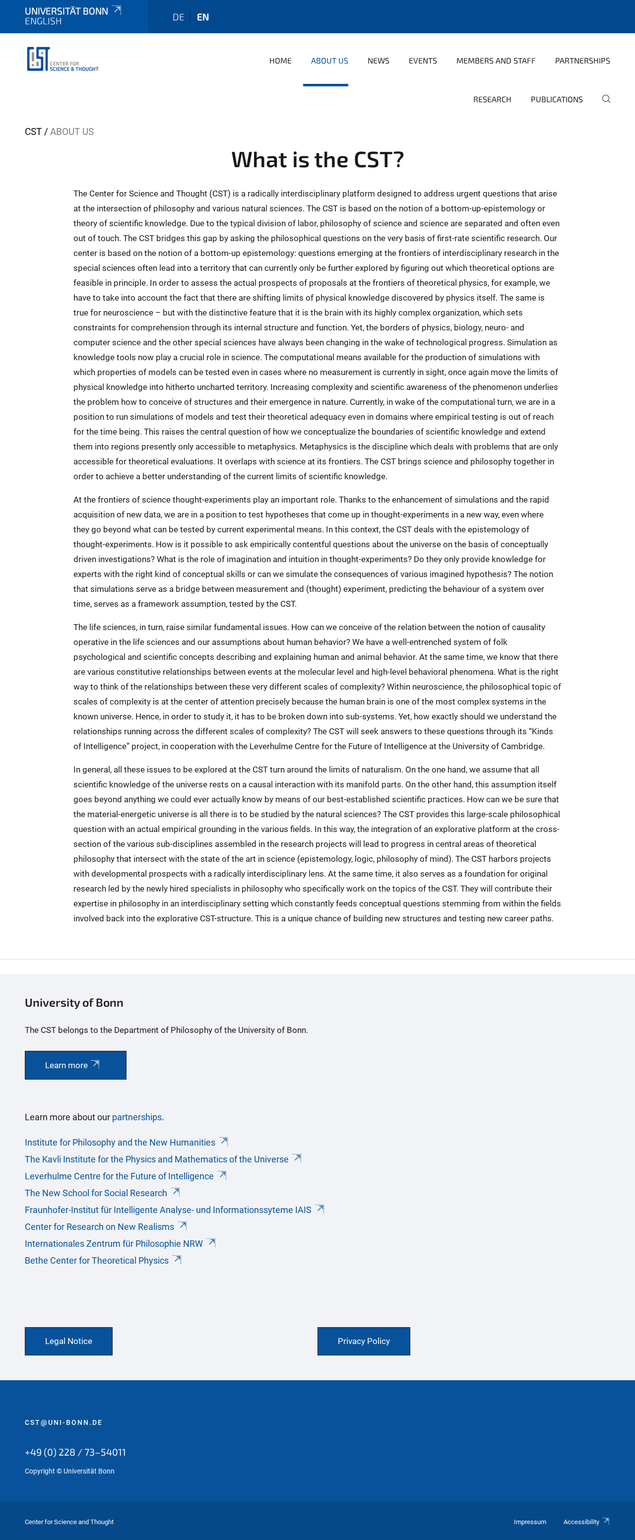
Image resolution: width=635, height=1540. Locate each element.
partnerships (137, 1117)
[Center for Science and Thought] (64, 59)
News (378, 60)
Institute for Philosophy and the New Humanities (120, 1142)
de (179, 16)
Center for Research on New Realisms (99, 1226)
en (203, 16)
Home (280, 60)
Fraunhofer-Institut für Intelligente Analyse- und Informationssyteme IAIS (168, 1210)
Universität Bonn (66, 10)
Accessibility (581, 1522)
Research (492, 99)
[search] (602, 105)
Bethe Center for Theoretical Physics (97, 1260)
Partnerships (582, 60)
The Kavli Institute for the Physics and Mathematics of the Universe (157, 1159)
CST (33, 131)
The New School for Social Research (96, 1193)
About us (329, 60)
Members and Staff (496, 60)
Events (423, 60)
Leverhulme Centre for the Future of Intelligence (119, 1176)
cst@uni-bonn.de (64, 1422)
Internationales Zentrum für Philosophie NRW (114, 1243)
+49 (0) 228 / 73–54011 (75, 1452)
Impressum (530, 1522)
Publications (557, 99)
